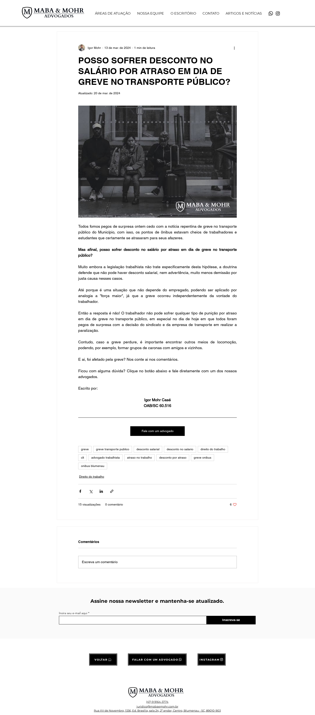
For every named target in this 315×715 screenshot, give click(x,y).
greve (85, 449)
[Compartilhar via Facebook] (80, 491)
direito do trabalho (213, 449)
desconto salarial (147, 449)
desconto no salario (180, 449)
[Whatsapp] (270, 13)
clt (82, 457)
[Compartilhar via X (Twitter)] (91, 491)
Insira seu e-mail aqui (73, 613)
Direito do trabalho (91, 476)
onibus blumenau (92, 466)
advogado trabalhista (105, 457)
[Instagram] (277, 13)
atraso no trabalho (139, 457)
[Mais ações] (234, 47)
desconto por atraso (172, 457)
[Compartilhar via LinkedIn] (101, 491)
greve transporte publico (112, 449)
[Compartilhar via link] (112, 491)
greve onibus (202, 457)
